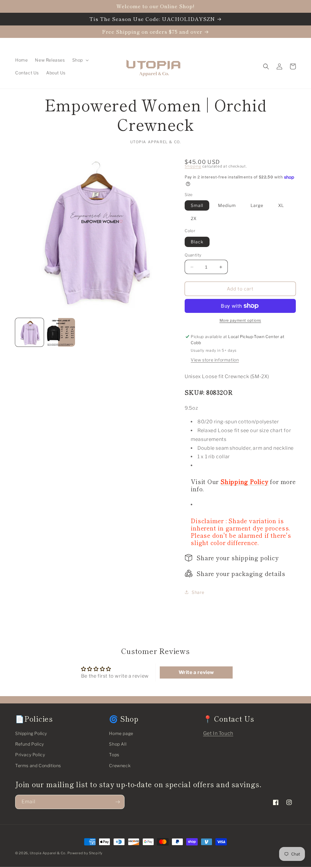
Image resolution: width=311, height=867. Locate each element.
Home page (121, 733)
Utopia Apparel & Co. (48, 853)
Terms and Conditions (38, 765)
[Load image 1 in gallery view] (29, 332)
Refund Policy (29, 744)
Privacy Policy (30, 754)
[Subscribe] (117, 802)
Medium (227, 205)
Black (197, 241)
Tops (114, 754)
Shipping (193, 166)
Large (257, 205)
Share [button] (198, 592)
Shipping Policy (31, 733)
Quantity (193, 254)
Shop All (117, 744)
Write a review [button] (196, 672)
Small (197, 205)
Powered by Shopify (85, 853)
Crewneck (120, 765)
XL (281, 205)
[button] (80, 60)
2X (194, 218)
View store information (215, 359)
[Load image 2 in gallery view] (61, 332)
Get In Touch (218, 733)
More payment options (240, 320)
